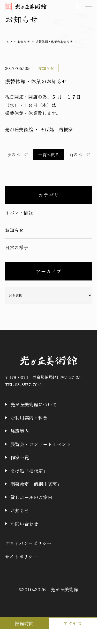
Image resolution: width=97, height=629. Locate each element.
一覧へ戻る (48, 154)
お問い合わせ (24, 523)
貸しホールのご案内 (31, 497)
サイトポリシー (21, 556)
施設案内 (19, 430)
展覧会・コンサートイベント (40, 444)
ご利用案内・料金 (29, 417)
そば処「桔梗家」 (29, 470)
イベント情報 (19, 212)
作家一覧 (19, 457)
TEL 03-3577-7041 (23, 384)
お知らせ (14, 229)
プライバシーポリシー (28, 543)
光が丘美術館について (33, 404)
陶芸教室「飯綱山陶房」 (36, 483)
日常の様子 (16, 247)
